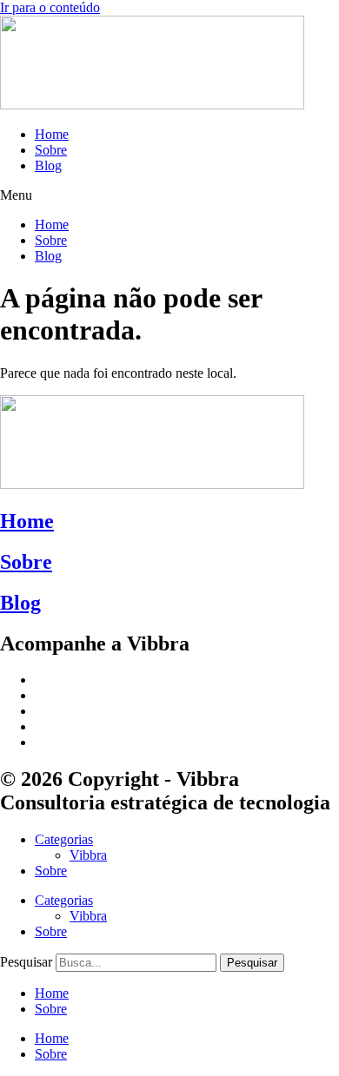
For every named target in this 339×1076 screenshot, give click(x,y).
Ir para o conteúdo (50, 7)
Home (52, 134)
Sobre (51, 149)
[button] (169, 195)
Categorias (64, 839)
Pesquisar (26, 961)
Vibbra (88, 855)
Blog (48, 165)
